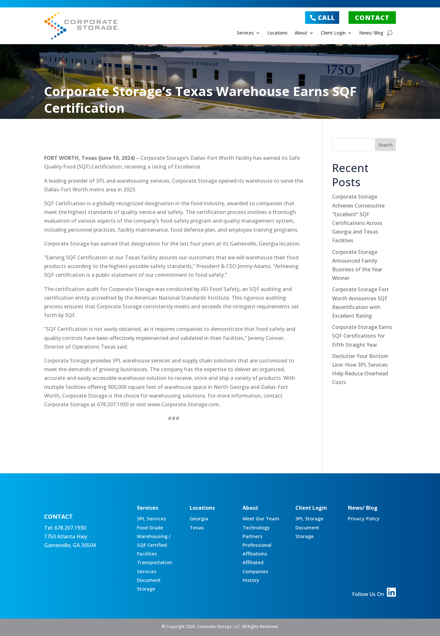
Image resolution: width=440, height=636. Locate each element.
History (251, 580)
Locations (277, 33)
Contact (372, 17)
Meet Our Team (261, 518)
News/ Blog (371, 33)
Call (326, 17)
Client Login (333, 33)
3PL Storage (309, 518)
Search (385, 145)
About (301, 33)
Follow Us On (369, 594)
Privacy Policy (363, 518)
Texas (197, 527)
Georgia (199, 518)
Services (245, 33)
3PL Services (151, 518)
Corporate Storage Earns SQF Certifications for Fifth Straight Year (362, 335)
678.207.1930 (70, 527)
